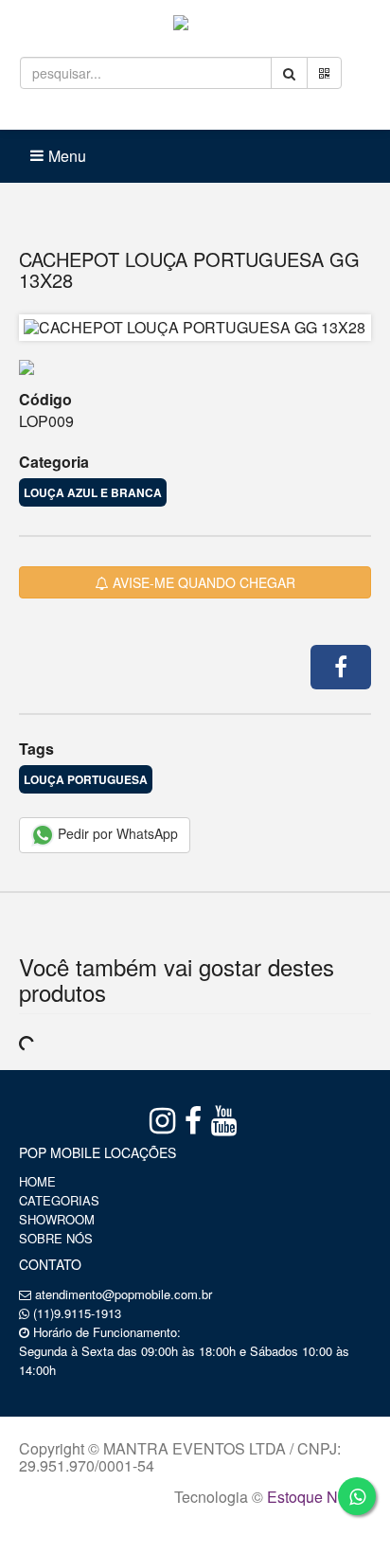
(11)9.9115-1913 (77, 1313)
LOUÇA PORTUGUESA (86, 779)
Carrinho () (231, 113)
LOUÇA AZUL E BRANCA (93, 492)
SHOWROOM (57, 1219)
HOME (37, 1181)
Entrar (124, 113)
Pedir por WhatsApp (116, 833)
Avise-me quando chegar (202, 582)
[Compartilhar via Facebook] (340, 667)
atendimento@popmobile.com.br (123, 1294)
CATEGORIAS (59, 1200)
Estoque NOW (315, 1497)
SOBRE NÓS (56, 1238)
